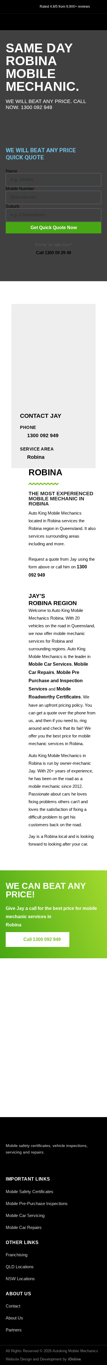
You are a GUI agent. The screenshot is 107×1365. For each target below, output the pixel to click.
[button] (95, 21)
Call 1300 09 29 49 (53, 252)
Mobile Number (20, 188)
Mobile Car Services (50, 664)
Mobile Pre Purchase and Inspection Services (56, 680)
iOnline (74, 1359)
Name (12, 171)
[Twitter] (22, 1164)
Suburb (13, 206)
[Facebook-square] (9, 1164)
